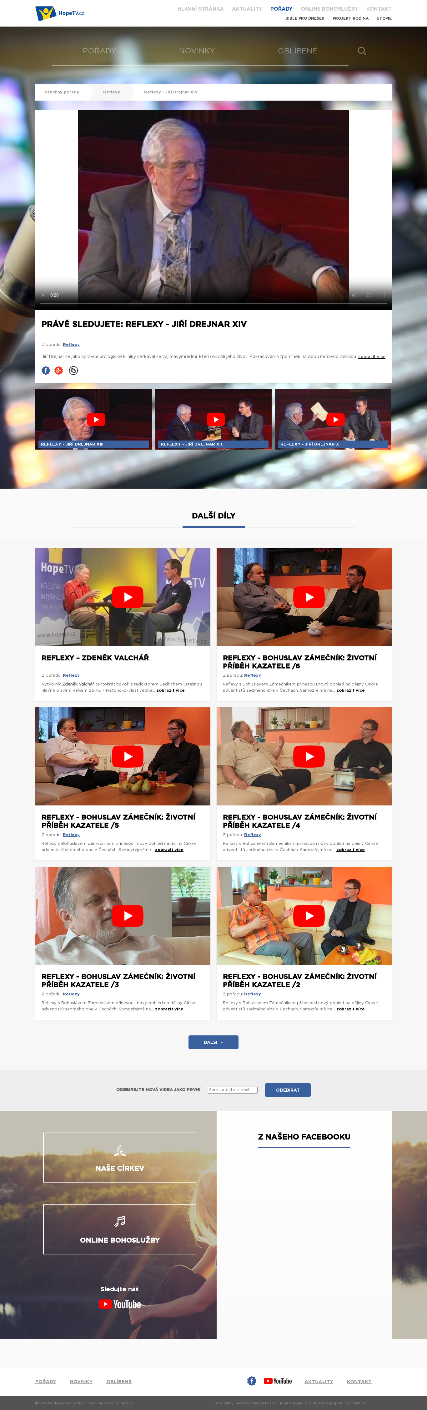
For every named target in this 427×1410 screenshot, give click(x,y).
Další (210, 1042)
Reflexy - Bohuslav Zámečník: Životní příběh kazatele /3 (118, 980)
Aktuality (247, 9)
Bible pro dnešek (304, 18)
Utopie (384, 18)
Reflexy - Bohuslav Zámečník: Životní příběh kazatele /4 (300, 821)
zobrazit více (170, 691)
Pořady (281, 9)
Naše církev (119, 1168)
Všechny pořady (62, 92)
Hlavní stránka (201, 9)
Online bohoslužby (329, 9)
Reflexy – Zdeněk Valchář (95, 658)
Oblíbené (297, 51)
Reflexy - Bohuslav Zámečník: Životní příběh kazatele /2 (300, 980)
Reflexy (111, 92)
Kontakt (379, 9)
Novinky (197, 51)
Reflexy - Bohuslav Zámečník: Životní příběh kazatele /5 (118, 821)
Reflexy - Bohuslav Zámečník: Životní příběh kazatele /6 (300, 662)
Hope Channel (291, 1403)
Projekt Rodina (351, 18)
